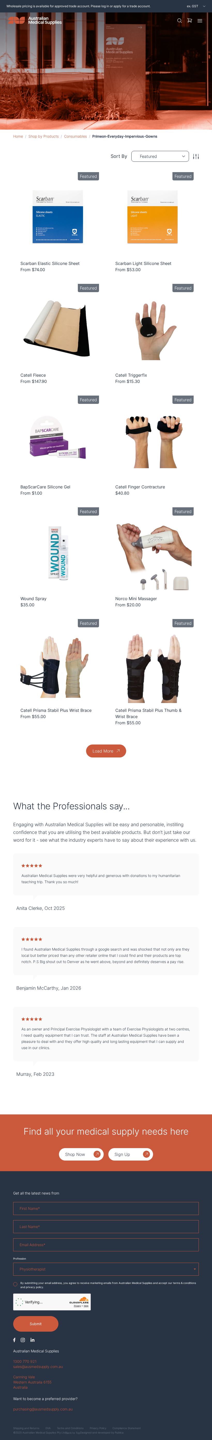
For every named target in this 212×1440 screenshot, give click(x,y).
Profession (19, 1258)
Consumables (75, 136)
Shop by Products (43, 136)
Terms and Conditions (70, 1428)
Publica (119, 1432)
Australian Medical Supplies (36, 1351)
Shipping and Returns (26, 1428)
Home (18, 136)
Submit (36, 1324)
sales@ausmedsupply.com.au (38, 1366)
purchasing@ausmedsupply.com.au (43, 1409)
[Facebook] (14, 1340)
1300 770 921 (24, 1361)
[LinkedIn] (32, 1340)
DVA (48, 1428)
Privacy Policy (98, 1428)
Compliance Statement (126, 1428)
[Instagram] (23, 1340)
